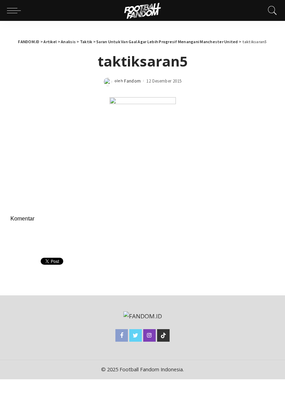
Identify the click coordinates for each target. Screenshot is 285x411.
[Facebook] (121, 335)
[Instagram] (149, 335)
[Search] (270, 10)
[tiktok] (163, 335)
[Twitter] (135, 335)
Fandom (132, 81)
